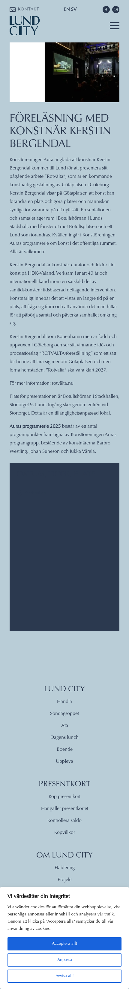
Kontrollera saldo (64, 820)
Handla (64, 701)
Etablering (65, 868)
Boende (65, 749)
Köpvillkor (64, 832)
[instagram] (115, 9)
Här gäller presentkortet (64, 808)
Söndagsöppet (64, 713)
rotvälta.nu (63, 383)
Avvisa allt (65, 976)
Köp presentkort (64, 796)
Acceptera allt (64, 944)
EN (67, 9)
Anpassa (64, 960)
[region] (64, 938)
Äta (64, 725)
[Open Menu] (114, 25)
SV (74, 9)
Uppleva (64, 761)
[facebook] (106, 9)
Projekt (65, 880)
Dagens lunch (64, 737)
